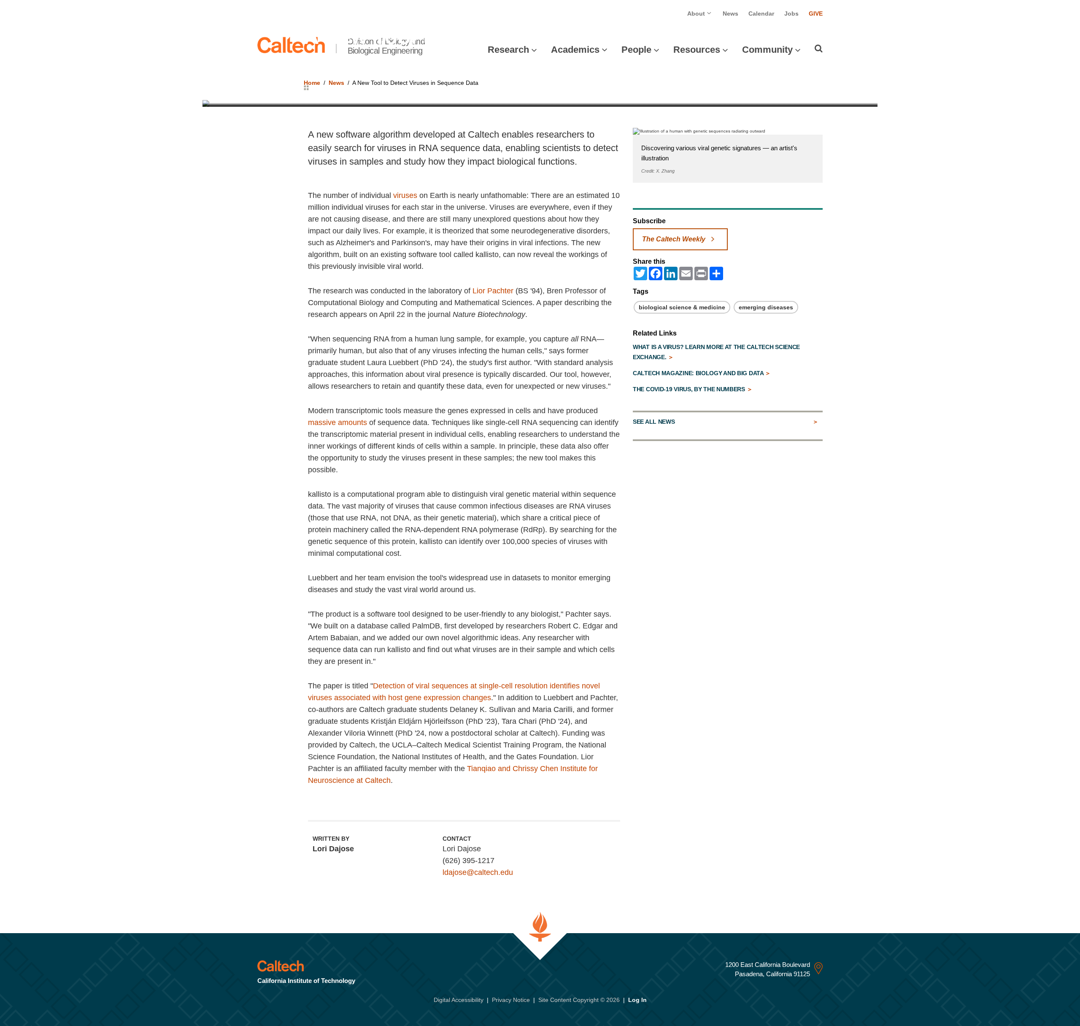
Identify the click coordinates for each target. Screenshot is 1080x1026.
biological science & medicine (682, 307)
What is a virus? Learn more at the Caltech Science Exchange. (716, 352)
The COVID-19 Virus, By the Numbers (690, 389)
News (730, 13)
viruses (405, 195)
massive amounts (337, 422)
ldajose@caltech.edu (478, 872)
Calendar (761, 13)
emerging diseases (766, 307)
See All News (654, 421)
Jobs (791, 13)
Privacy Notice (511, 999)
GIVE (816, 13)
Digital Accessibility (458, 999)
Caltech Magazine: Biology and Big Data (699, 373)
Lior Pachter (492, 291)
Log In (637, 999)
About (697, 13)
